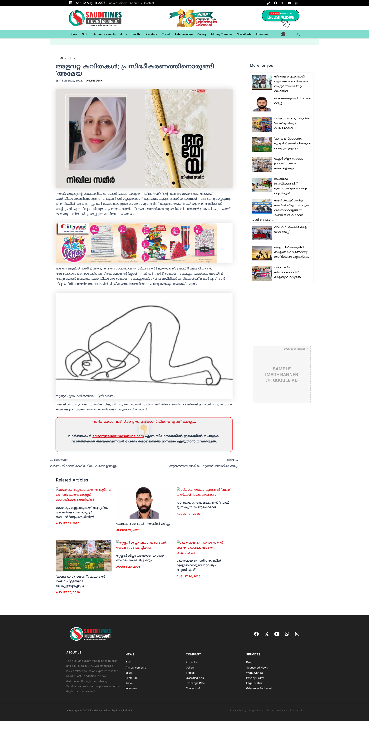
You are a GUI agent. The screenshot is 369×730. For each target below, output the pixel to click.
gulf (84, 34)
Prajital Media (124, 710)
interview (262, 34)
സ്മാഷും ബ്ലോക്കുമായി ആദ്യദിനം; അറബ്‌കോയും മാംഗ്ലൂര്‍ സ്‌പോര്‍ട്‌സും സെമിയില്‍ (82, 512)
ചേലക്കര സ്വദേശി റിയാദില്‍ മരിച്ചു (143, 524)
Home (73, 34)
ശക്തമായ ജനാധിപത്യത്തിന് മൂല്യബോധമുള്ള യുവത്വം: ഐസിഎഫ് (199, 565)
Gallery (202, 34)
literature (151, 34)
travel (166, 34)
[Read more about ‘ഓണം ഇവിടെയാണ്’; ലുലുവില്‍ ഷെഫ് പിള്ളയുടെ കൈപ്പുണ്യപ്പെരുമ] (83, 556)
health (135, 34)
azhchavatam (184, 34)
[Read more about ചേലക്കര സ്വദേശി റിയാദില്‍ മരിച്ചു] (144, 503)
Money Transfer (221, 34)
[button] (85, 34)
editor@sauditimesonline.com (118, 436)
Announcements (105, 34)
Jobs (123, 34)
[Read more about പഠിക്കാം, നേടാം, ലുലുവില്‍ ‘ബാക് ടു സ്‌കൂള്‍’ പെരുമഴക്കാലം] (204, 492)
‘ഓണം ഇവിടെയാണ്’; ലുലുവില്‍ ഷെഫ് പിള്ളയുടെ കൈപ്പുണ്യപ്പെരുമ (80, 581)
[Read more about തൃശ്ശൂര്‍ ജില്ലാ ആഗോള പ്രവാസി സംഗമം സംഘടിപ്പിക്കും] (144, 545)
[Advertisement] (281, 315)
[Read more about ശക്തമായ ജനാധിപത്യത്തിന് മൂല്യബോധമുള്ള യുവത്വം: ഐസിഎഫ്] (204, 548)
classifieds (244, 34)
